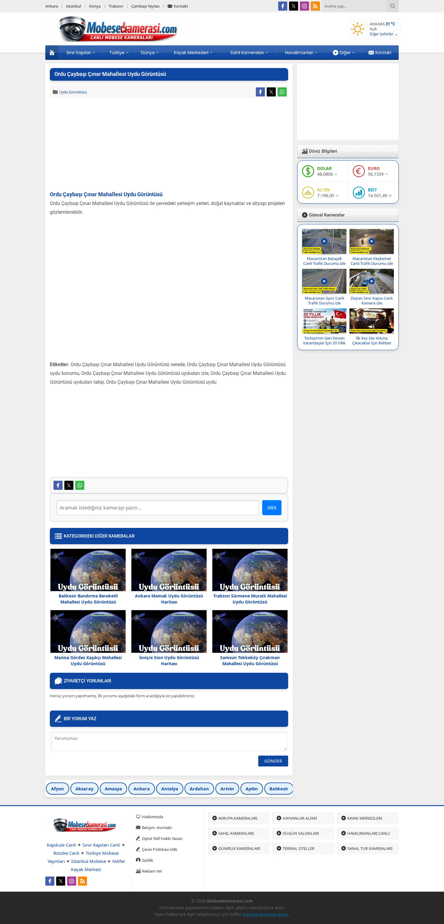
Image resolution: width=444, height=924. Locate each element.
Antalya (169, 789)
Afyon (57, 789)
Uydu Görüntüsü (73, 92)
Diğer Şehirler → (384, 34)
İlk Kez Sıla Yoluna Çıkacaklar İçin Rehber (371, 340)
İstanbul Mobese (88, 861)
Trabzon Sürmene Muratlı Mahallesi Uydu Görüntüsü (250, 599)
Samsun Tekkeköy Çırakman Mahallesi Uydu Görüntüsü (250, 660)
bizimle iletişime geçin (265, 914)
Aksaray (84, 789)
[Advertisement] (169, 144)
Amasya (113, 789)
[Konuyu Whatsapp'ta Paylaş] (282, 91)
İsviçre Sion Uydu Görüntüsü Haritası (169, 660)
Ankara (142, 789)
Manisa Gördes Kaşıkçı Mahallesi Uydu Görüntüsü (88, 660)
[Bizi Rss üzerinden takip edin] (315, 6)
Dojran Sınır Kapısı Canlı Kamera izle (372, 300)
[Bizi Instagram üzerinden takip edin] (304, 6)
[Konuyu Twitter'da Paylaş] (271, 91)
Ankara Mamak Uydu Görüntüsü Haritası (169, 599)
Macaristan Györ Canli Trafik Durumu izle (324, 300)
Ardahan (199, 789)
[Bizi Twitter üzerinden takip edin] (293, 6)
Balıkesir (278, 789)
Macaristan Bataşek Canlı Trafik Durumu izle (324, 261)
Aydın (252, 789)
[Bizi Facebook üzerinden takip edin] (282, 6)
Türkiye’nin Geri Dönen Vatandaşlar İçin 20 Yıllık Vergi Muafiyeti (324, 343)
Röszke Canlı (66, 853)
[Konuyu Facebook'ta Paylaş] (260, 91)
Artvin (227, 789)
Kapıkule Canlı (61, 845)
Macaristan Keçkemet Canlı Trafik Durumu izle (372, 261)
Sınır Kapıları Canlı (101, 845)
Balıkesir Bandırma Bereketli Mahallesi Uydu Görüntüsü (88, 599)
